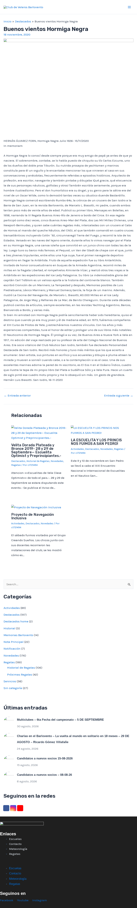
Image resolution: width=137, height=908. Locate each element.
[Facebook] (6, 808)
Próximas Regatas (19, 674)
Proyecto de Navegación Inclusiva (32, 516)
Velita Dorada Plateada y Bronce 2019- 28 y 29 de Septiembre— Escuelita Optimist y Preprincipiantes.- (36, 450)
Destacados (18, 461)
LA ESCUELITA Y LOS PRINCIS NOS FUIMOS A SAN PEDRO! (96, 442)
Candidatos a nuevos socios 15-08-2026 (45, 758)
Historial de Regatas (38, 461)
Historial (9, 628)
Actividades (77, 449)
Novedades (57, 461)
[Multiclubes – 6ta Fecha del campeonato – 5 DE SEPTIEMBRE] (9, 722)
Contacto (15, 844)
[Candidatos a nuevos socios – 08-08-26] (9, 777)
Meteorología (18, 849)
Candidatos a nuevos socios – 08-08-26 (44, 774)
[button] (68, 863)
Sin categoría (13, 688)
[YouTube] (20, 808)
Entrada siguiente (118, 395)
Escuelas (15, 839)
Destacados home (16, 621)
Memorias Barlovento (18, 635)
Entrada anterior (17, 395)
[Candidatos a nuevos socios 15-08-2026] (9, 760)
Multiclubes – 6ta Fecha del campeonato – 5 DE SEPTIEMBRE (60, 719)
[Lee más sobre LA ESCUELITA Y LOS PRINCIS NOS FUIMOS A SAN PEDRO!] (98, 430)
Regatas (16, 465)
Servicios (10, 681)
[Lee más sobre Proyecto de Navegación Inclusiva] (36, 507)
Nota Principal (14, 642)
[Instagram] (13, 808)
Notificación (12, 648)
